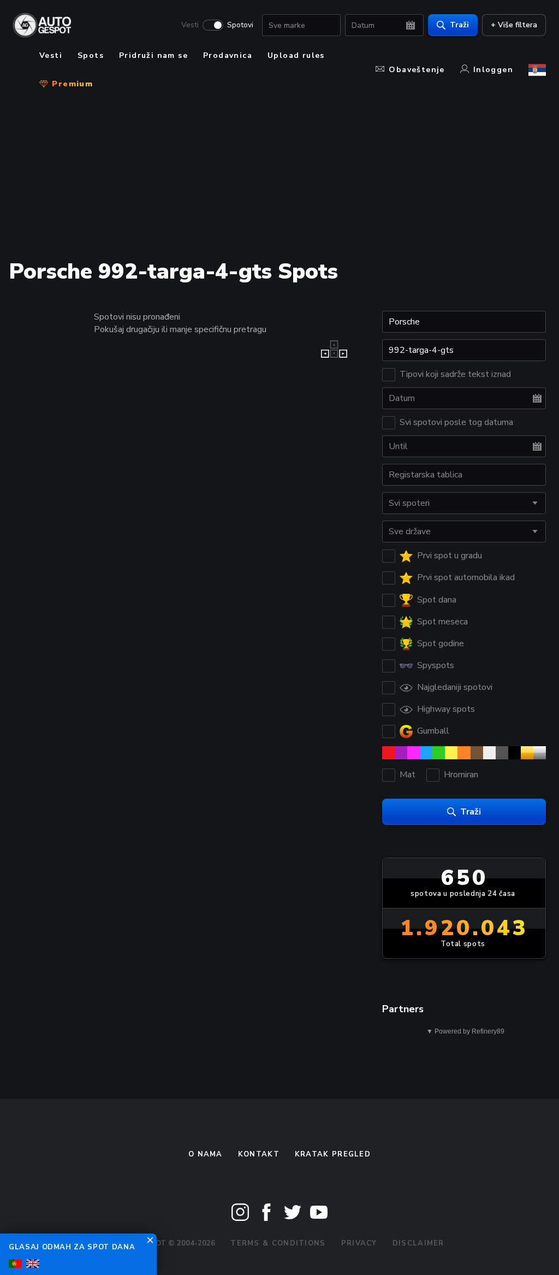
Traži (459, 25)
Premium (71, 84)
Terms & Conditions (277, 1243)
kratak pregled (333, 1154)
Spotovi (240, 25)
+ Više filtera (514, 25)
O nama (205, 1154)
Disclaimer (418, 1243)
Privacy (359, 1243)
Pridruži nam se (153, 55)
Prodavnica (227, 55)
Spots (91, 55)
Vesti (190, 25)
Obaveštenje (416, 69)
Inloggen (493, 69)
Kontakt (259, 1154)
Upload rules (296, 55)
